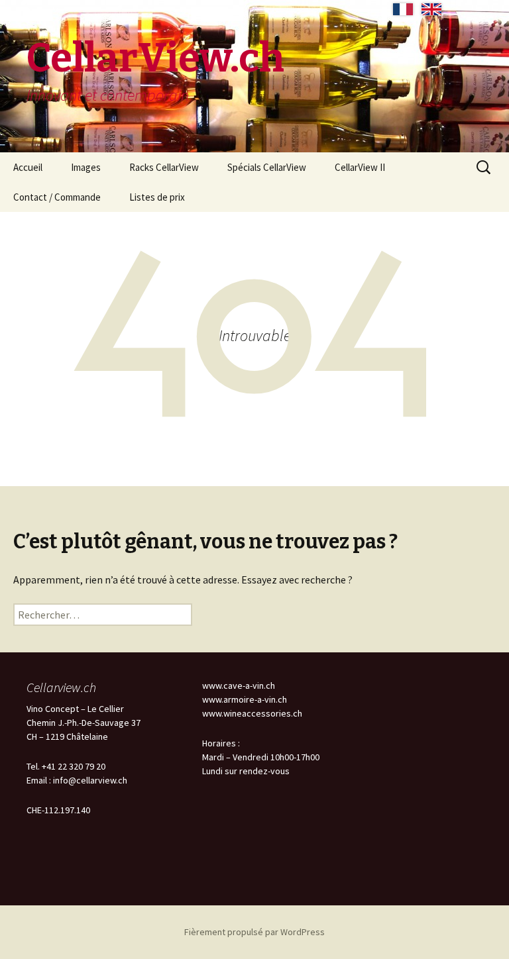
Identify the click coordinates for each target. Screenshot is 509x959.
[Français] (403, 9)
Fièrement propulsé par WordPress (254, 932)
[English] (431, 9)
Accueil (27, 167)
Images (86, 167)
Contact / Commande (57, 197)
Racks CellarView (164, 167)
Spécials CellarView (266, 167)
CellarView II (360, 167)
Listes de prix (157, 197)
